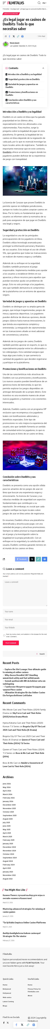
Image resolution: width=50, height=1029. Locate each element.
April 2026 (7, 791)
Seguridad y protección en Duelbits (24, 79)
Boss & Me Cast (10, 763)
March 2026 (7, 794)
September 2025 (10, 815)
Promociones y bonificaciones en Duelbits (22, 93)
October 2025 (8, 812)
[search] (39, 3)
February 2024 (9, 865)
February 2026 (9, 798)
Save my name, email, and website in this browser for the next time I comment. (26, 635)
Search (42, 654)
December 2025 (9, 805)
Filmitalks (16, 3)
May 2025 (6, 829)
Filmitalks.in (33, 1021)
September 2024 (10, 858)
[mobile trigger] (5, 3)
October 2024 (8, 854)
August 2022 (7, 879)
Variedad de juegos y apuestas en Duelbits (22, 85)
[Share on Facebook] (9, 36)
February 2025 (8, 840)
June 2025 (7, 826)
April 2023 (7, 868)
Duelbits (7, 152)
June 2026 (7, 784)
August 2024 (8, 861)
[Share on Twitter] (14, 36)
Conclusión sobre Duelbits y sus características (21, 101)
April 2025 (7, 833)
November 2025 (9, 808)
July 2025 (6, 822)
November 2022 (9, 875)
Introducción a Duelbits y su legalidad (25, 74)
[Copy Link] (18, 36)
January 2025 (8, 844)
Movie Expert (14, 43)
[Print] (22, 36)
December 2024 (9, 847)
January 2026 (8, 801)
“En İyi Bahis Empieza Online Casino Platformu (24, 922)
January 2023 (8, 872)
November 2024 (9, 851)
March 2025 (7, 837)
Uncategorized (11, 13)
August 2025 (8, 819)
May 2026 (7, 787)
